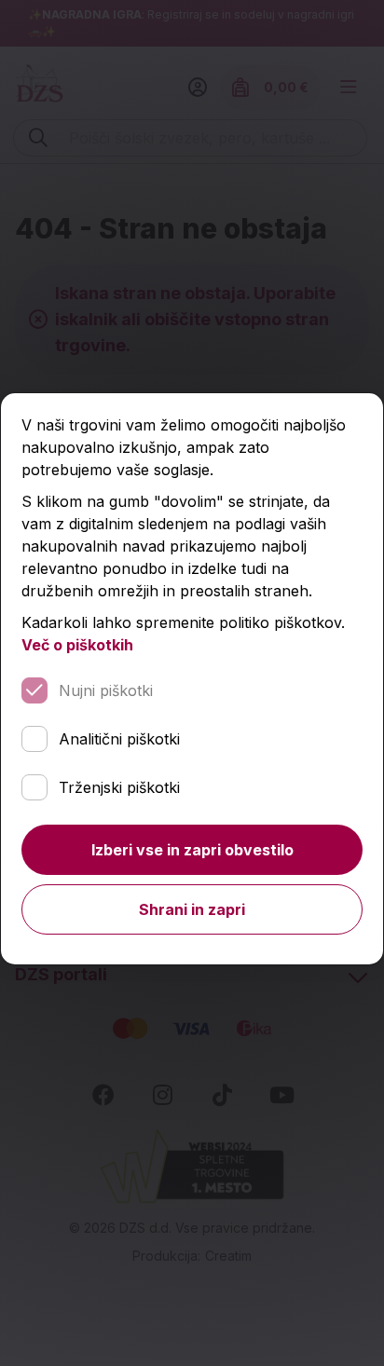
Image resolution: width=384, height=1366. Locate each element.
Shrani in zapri (192, 909)
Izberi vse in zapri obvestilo (192, 849)
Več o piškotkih (77, 644)
